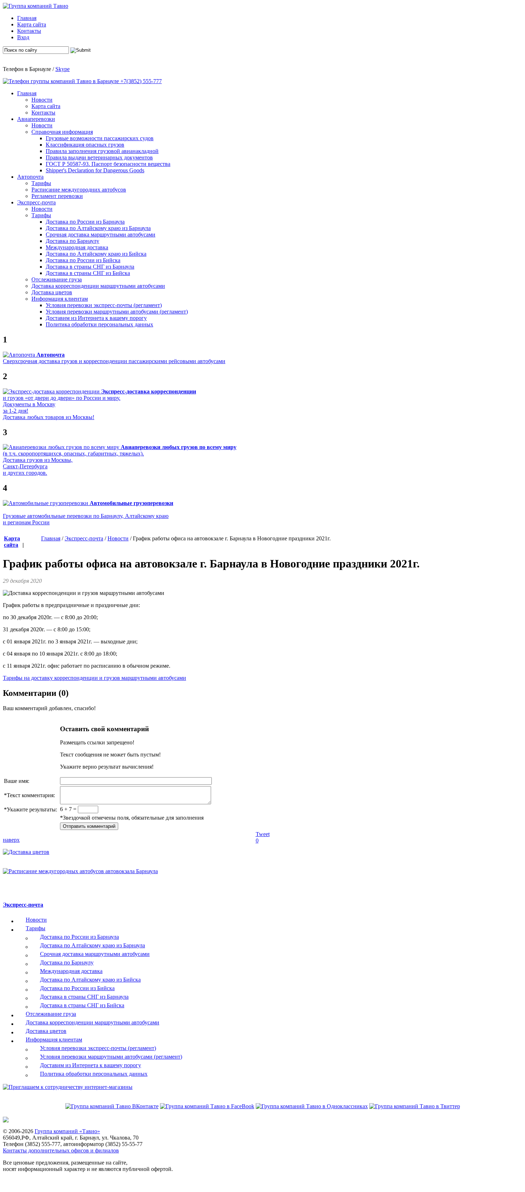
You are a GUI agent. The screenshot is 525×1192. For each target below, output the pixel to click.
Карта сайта (12, 541)
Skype (62, 69)
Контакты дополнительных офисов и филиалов (61, 1150)
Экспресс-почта (84, 538)
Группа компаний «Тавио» (67, 1131)
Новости (118, 538)
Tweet (263, 834)
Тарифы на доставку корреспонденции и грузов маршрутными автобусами (94, 678)
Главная (50, 538)
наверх (11, 840)
